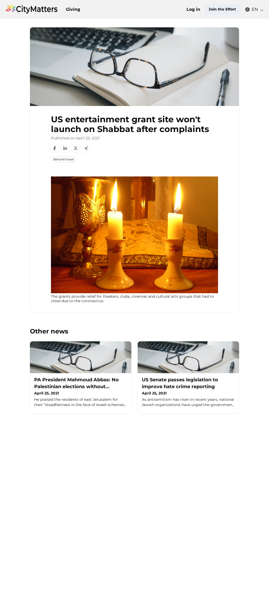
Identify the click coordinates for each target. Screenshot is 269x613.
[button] (252, 9)
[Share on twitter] (75, 148)
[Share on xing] (86, 148)
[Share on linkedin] (65, 148)
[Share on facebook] (54, 148)
